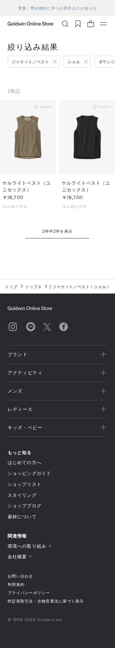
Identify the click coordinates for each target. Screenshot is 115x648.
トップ (11, 286)
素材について (22, 516)
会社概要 (17, 556)
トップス (33, 286)
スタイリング (22, 495)
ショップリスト (25, 484)
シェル (74, 61)
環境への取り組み (27, 546)
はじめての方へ (25, 462)
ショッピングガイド (29, 473)
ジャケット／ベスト (30, 61)
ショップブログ (25, 506)
